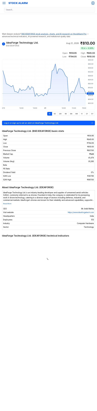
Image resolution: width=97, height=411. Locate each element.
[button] (4, 3)
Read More (7, 204)
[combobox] (49, 9)
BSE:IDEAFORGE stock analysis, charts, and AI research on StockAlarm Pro (53, 34)
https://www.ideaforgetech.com (81, 212)
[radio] (49, 114)
